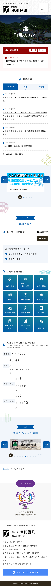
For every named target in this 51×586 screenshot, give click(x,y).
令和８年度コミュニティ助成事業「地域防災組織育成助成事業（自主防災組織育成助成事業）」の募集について (25, 115)
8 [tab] (33, 456)
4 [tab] (31, 197)
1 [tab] (23, 197)
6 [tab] (27, 456)
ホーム (6, 468)
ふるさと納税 (14, 259)
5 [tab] (25, 456)
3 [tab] (29, 197)
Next (45, 179)
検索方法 (44, 232)
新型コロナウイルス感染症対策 (22, 254)
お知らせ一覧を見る (14, 154)
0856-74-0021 (17, 549)
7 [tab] (30, 456)
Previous (4, 180)
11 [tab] (40, 454)
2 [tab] (26, 197)
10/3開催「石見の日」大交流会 (17, 146)
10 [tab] (38, 454)
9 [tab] (35, 456)
